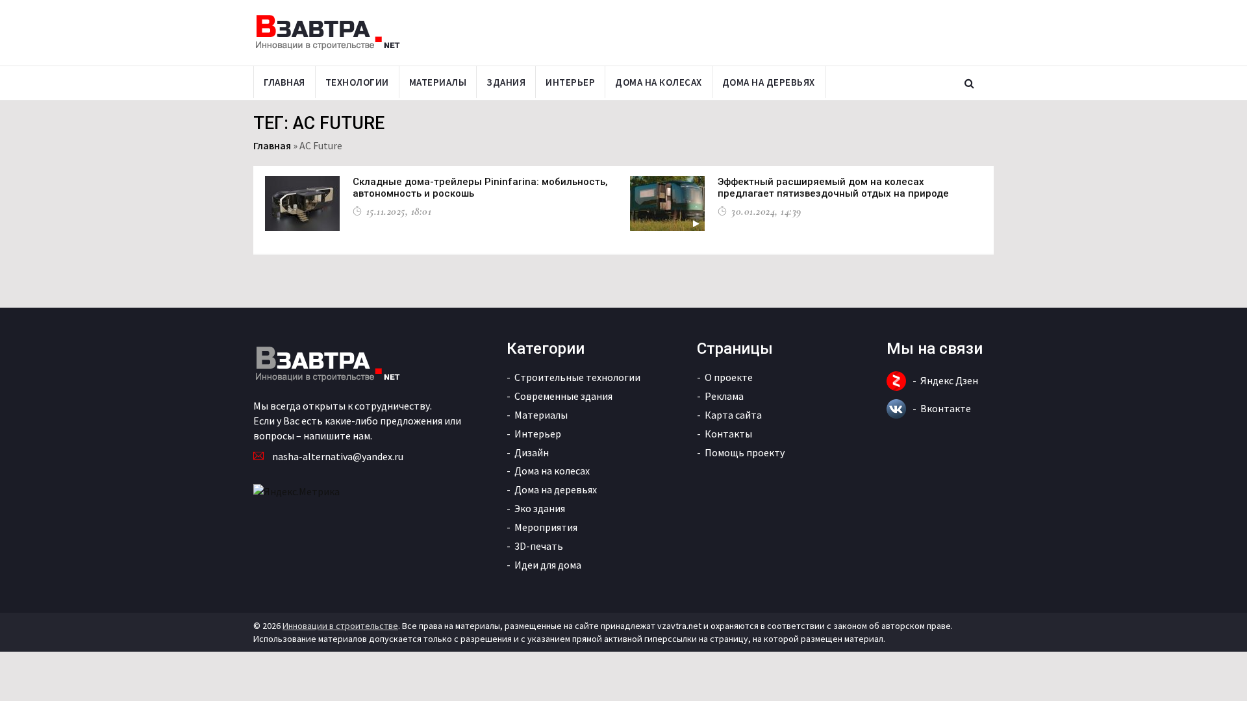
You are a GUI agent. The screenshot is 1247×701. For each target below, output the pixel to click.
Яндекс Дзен (949, 380)
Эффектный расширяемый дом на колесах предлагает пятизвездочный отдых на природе (833, 187)
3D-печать (538, 545)
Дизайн (531, 452)
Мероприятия (545, 527)
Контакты (728, 433)
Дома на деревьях (768, 82)
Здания (505, 82)
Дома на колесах (658, 82)
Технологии (357, 82)
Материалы (438, 82)
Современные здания (563, 395)
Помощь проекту (745, 452)
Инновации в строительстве (340, 626)
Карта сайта (733, 414)
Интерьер (570, 82)
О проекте (729, 377)
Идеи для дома (547, 564)
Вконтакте (945, 408)
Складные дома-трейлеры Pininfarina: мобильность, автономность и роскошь (480, 187)
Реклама (724, 395)
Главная (284, 82)
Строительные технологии (577, 377)
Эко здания (539, 508)
